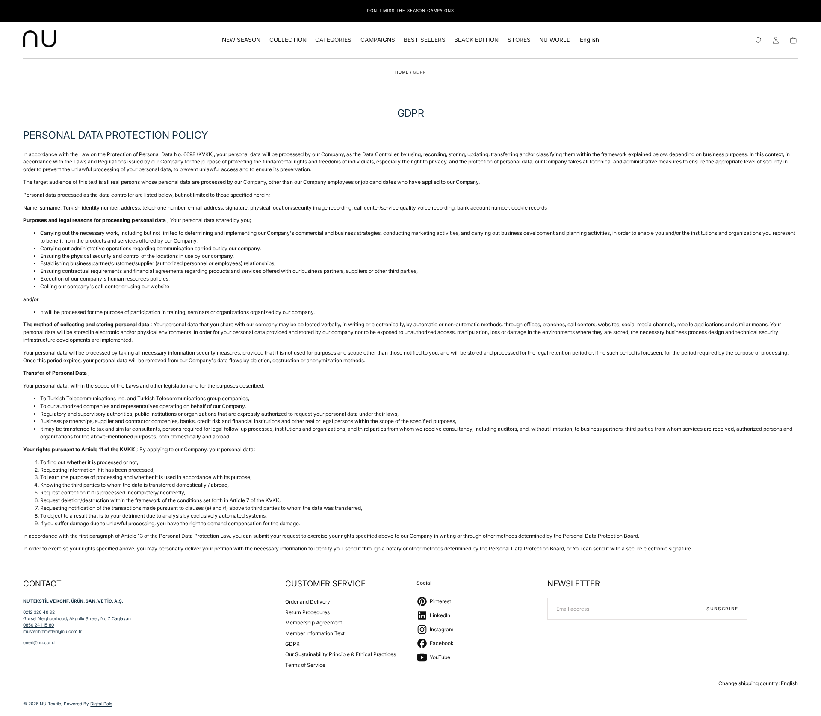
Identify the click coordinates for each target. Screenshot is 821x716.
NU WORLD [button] (555, 40)
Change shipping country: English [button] (758, 683)
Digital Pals (101, 703)
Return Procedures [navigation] (307, 612)
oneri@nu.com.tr (40, 642)
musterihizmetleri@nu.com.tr (52, 631)
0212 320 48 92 (39, 612)
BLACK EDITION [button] (476, 40)
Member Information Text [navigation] (315, 633)
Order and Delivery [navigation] (307, 601)
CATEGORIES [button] (333, 40)
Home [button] (401, 72)
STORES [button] (519, 40)
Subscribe (722, 608)
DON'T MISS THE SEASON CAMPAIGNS (410, 10)
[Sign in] (775, 40)
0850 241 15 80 (38, 624)
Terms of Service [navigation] (305, 665)
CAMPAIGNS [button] (377, 40)
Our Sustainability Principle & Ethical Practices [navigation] (340, 654)
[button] (589, 41)
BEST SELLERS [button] (425, 40)
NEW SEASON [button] (241, 40)
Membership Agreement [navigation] (313, 622)
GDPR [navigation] (292, 644)
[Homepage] (39, 40)
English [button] (589, 40)
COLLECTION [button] (288, 40)
